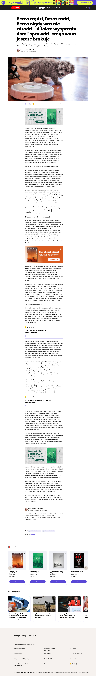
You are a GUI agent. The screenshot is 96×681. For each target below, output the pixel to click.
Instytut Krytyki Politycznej (21, 659)
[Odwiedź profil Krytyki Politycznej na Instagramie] (25, 672)
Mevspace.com (74, 672)
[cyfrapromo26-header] (48, 2)
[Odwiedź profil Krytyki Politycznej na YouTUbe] (31, 672)
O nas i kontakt (48, 659)
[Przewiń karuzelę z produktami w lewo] (10, 568)
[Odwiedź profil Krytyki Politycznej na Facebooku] (22, 672)
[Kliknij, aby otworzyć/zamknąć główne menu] (3, 7)
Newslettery (47, 653)
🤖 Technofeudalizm (48, 531)
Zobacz (17, 581)
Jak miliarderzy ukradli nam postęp (38, 400)
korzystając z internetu (56, 276)
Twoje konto (73, 659)
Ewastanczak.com (85, 672)
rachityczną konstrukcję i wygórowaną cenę (43, 490)
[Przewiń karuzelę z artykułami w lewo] (10, 609)
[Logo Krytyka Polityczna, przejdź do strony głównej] (48, 7)
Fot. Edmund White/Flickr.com (9, 99)
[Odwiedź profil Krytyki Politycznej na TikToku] (28, 672)
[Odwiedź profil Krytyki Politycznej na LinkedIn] (34, 672)
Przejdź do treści (7, 2)
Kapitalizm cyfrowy (22, 15)
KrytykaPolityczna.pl (19, 648)
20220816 (32, 534)
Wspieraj (17, 7)
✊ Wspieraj (73, 664)
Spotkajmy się (48, 664)
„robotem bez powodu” (32, 489)
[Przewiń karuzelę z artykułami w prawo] (86, 609)
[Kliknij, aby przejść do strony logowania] (86, 8)
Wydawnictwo (18, 653)
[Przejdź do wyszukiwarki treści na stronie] (9, 8)
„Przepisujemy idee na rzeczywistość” (24, 644)
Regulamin (73, 648)
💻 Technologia (33, 531)
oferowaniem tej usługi (37, 316)
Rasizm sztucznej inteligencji (35, 330)
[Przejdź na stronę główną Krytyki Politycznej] (25, 636)
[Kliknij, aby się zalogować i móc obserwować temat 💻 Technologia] (39, 531)
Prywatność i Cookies (76, 653)
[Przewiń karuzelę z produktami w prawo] (86, 568)
